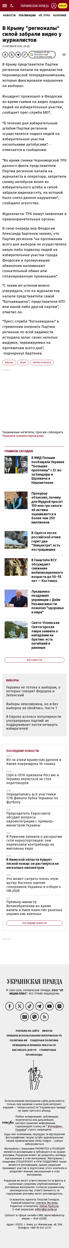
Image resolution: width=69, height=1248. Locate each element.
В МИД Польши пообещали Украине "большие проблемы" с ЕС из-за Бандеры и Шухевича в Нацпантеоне (47, 470)
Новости (9, 15)
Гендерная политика (44, 1040)
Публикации (27, 15)
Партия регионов (42, 362)
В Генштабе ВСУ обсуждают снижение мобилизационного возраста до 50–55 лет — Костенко (47, 570)
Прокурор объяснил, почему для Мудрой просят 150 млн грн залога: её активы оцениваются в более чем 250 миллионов (47, 507)
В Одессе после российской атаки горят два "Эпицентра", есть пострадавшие (46, 541)
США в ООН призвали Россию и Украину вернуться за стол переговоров (32, 779)
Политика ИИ (18, 1040)
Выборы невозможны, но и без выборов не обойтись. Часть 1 (32, 706)
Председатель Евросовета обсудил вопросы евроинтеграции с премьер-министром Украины (30, 819)
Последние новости (22, 751)
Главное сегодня (19, 451)
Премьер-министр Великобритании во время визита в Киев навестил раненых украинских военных (34, 908)
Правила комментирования (23, 436)
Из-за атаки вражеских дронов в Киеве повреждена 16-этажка (33, 762)
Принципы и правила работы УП (34, 1045)
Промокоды (34, 1054)
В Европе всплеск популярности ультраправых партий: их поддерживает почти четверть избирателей (33, 723)
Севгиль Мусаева (47, 1203)
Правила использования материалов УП (34, 1035)
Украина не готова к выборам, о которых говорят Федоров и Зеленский (33, 691)
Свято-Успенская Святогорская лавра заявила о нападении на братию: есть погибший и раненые (45, 635)
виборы (9, 362)
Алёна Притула (48, 1206)
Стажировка (47, 1050)
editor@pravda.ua (46, 1209)
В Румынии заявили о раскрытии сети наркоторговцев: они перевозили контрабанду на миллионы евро (34, 842)
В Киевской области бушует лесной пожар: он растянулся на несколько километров (32, 863)
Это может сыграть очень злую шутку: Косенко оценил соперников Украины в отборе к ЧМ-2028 (33, 885)
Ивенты (47, 1030)
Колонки (59, 15)
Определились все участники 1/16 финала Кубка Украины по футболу (32, 798)
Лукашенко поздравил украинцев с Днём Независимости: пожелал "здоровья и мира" (47, 601)
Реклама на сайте (27, 1030)
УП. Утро (44, 15)
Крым (23, 362)
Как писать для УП (24, 1050)
